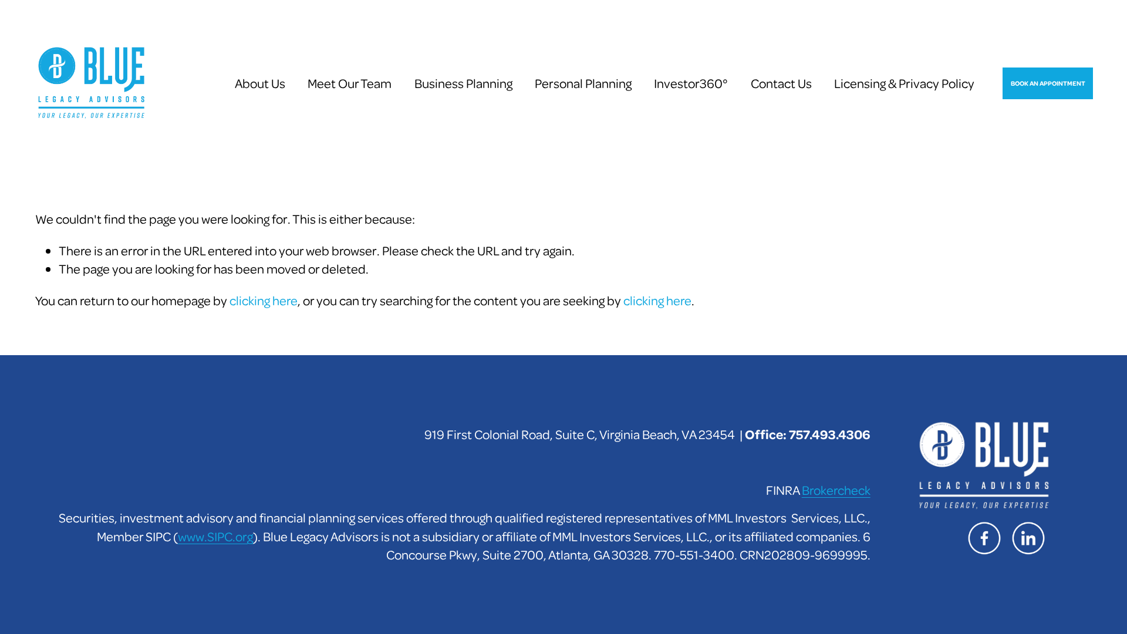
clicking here (264, 300)
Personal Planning (583, 83)
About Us (260, 83)
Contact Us (781, 83)
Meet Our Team (350, 83)
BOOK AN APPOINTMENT (1048, 83)
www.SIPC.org (215, 536)
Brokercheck (836, 489)
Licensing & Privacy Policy (904, 83)
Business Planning (463, 83)
